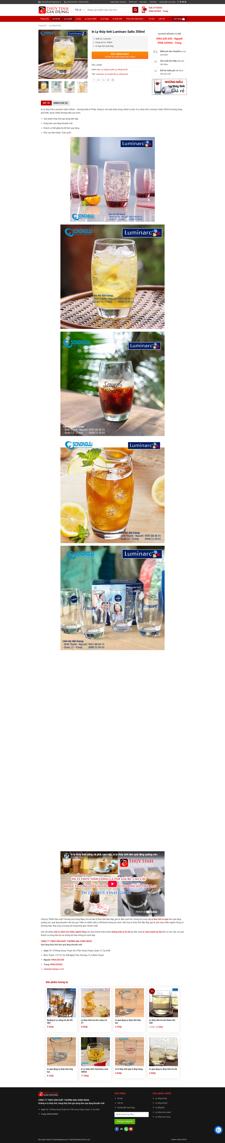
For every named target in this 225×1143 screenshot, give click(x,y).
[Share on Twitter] (98, 80)
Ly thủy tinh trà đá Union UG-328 (162, 1021)
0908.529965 (56, 964)
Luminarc (100, 74)
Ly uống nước (122, 74)
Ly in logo (104, 19)
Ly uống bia (159, 1107)
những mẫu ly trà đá (121, 932)
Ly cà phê (68, 19)
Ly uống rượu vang (162, 1117)
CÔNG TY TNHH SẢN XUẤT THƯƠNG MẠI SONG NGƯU (66, 941)
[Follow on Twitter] (183, 2)
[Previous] (41, 54)
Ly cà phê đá (110, 74)
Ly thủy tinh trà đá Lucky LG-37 (94, 1021)
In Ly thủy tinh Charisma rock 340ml (94, 1070)
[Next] (84, 54)
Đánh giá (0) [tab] (61, 103)
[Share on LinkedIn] (113, 80)
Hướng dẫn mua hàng (167, 2)
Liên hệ (162, 19)
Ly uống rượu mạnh (163, 1112)
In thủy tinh (117, 19)
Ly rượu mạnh (90, 19)
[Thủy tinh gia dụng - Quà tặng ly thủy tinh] (53, 9)
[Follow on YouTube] (131, 1129)
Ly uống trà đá (55, 26)
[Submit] (135, 10)
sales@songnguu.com (54, 969)
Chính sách (133, 2)
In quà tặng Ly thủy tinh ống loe (60, 1070)
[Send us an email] (185, 2)
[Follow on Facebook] (178, 2)
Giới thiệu (153, 2)
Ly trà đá (56, 19)
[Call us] (126, 1129)
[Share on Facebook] (94, 80)
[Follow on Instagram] (180, 2)
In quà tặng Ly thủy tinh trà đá (163, 1069)
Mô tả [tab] (46, 103)
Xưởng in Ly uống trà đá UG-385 (60, 1021)
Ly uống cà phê (107, 69)
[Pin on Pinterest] (108, 80)
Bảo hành (143, 2)
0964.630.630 (57, 960)
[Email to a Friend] (103, 80)
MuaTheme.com (84, 1140)
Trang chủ (44, 19)
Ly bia (78, 19)
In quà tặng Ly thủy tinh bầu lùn (128, 1021)
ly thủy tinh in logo (159, 919)
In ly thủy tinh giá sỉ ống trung (129, 1069)
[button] (118, 2)
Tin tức (152, 19)
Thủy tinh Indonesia (134, 19)
